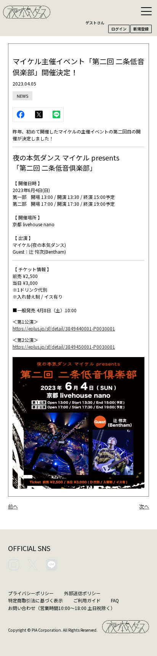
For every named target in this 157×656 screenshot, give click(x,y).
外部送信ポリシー (82, 593)
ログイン (119, 29)
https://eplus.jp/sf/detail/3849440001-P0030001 (64, 328)
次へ (144, 506)
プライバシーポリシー (31, 593)
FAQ (115, 600)
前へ (13, 506)
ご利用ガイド (87, 600)
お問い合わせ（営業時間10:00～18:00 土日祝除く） (61, 608)
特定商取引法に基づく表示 (35, 600)
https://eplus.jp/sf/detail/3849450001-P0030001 (64, 346)
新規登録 (141, 29)
